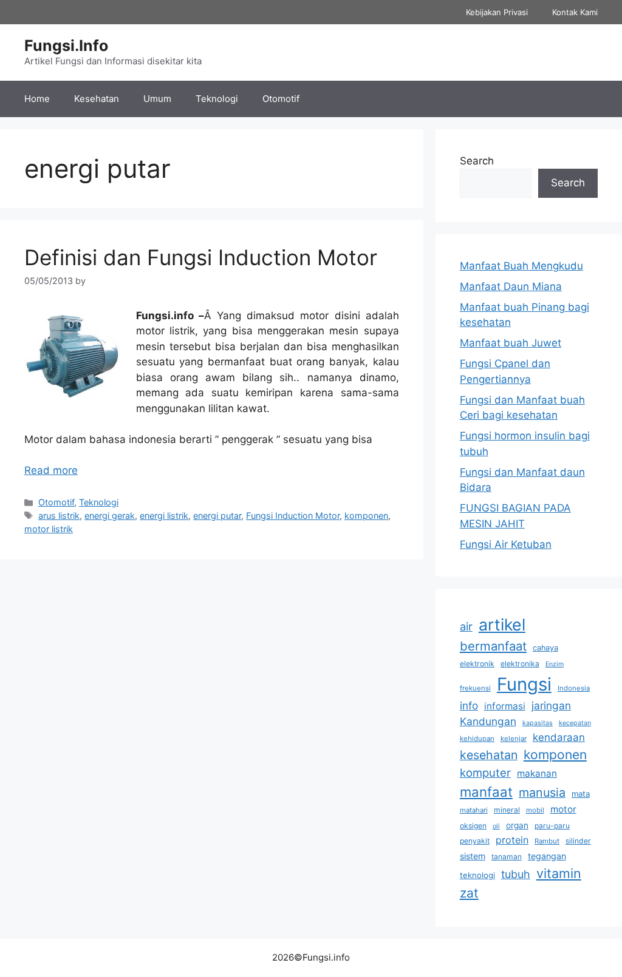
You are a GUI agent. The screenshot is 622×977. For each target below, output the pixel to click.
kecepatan (575, 723)
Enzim (554, 664)
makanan (537, 773)
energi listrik (164, 515)
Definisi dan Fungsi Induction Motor (200, 257)
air (466, 626)
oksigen (473, 825)
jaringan (551, 705)
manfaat (486, 791)
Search (477, 161)
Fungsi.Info (66, 45)
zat (469, 893)
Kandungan (488, 721)
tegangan (547, 856)
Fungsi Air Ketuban (506, 544)
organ (517, 825)
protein (512, 840)
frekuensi (475, 688)
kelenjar (514, 738)
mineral (507, 809)
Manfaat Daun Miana (511, 286)
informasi (504, 706)
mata (581, 794)
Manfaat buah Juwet (510, 343)
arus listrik (59, 515)
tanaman (506, 856)
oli (496, 826)
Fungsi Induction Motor (293, 515)
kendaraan (559, 737)
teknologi (477, 875)
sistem (472, 856)
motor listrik (48, 529)
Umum (157, 98)
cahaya (545, 647)
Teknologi (217, 98)
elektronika (520, 663)
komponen (366, 515)
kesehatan (489, 755)
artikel (502, 624)
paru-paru (552, 825)
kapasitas (537, 723)
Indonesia (574, 688)
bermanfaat (493, 646)
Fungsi (524, 684)
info (469, 705)
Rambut (547, 841)
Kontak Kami (575, 12)
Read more (51, 470)
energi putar (217, 515)
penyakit (475, 840)
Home (37, 98)
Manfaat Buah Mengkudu (521, 266)
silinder (578, 840)
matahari (474, 810)
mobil (535, 810)
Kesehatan (96, 98)
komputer (485, 772)
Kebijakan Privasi (497, 12)
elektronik (477, 663)
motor (563, 809)
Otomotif (280, 98)
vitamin (558, 873)
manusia (542, 792)
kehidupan (477, 738)
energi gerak (109, 515)
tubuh (515, 874)
